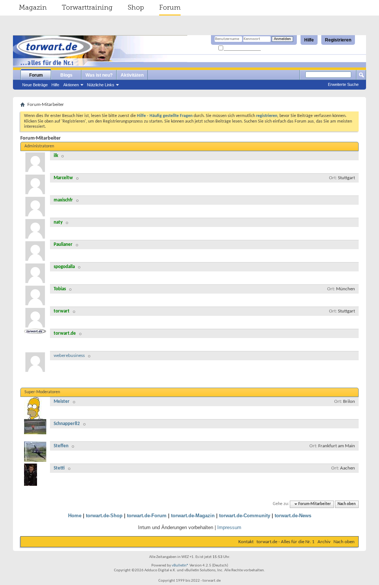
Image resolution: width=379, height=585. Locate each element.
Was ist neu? (99, 75)
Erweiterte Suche (343, 84)
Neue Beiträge (35, 85)
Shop (136, 7)
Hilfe (309, 40)
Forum (170, 7)
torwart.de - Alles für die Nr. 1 (285, 541)
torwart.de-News (293, 515)
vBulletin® (180, 566)
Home (74, 515)
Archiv (324, 541)
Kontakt (246, 541)
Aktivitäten (132, 75)
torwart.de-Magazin (193, 515)
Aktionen (71, 85)
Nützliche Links (100, 85)
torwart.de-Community (244, 515)
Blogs (66, 75)
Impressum (229, 527)
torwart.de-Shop (104, 515)
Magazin (33, 7)
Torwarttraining (87, 7)
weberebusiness (69, 355)
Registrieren (338, 40)
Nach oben (347, 504)
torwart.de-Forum (147, 515)
